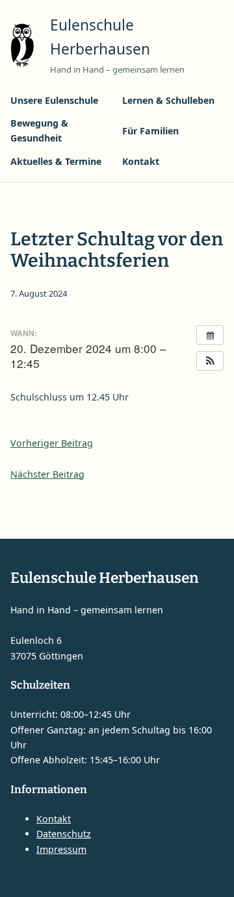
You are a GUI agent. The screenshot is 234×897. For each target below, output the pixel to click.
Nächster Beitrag (47, 474)
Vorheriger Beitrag (51, 443)
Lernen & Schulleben (168, 100)
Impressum (61, 849)
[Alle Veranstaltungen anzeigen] (210, 335)
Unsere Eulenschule (54, 100)
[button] (210, 361)
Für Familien (150, 131)
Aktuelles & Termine (55, 161)
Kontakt (140, 161)
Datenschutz (63, 834)
